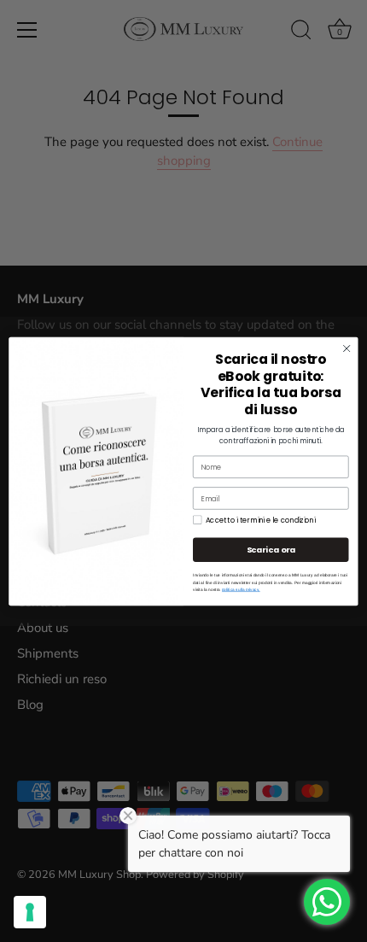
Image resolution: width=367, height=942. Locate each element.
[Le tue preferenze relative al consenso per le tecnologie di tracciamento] (30, 912)
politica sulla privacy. (241, 589)
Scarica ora (271, 548)
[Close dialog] (346, 347)
